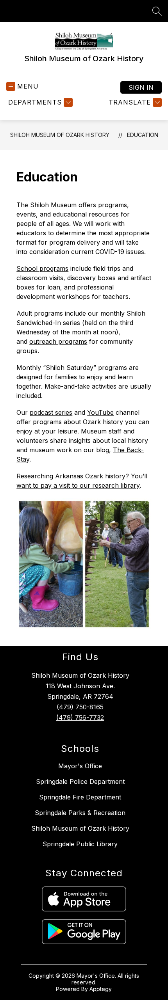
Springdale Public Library (80, 844)
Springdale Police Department (80, 781)
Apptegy (100, 989)
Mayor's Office (80, 766)
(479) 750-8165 (80, 707)
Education (142, 134)
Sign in (141, 87)
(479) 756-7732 (80, 717)
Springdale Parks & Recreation (80, 813)
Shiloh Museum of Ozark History (59, 134)
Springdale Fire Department (80, 797)
